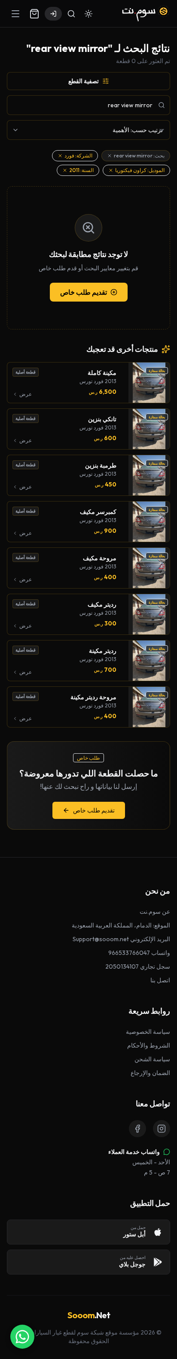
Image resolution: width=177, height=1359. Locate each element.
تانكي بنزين (102, 419)
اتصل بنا (160, 980)
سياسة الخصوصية (148, 1032)
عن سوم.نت (155, 911)
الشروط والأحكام (148, 1045)
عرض (25, 394)
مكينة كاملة (102, 373)
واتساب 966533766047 (139, 953)
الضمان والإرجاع (150, 1073)
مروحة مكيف (99, 558)
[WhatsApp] (22, 1337)
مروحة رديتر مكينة (93, 697)
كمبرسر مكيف (98, 512)
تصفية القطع (83, 81)
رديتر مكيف (102, 604)
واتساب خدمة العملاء (134, 1152)
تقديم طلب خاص (83, 292)
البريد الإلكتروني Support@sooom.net (121, 939)
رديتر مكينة (102, 651)
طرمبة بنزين (100, 465)
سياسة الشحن (152, 1059)
